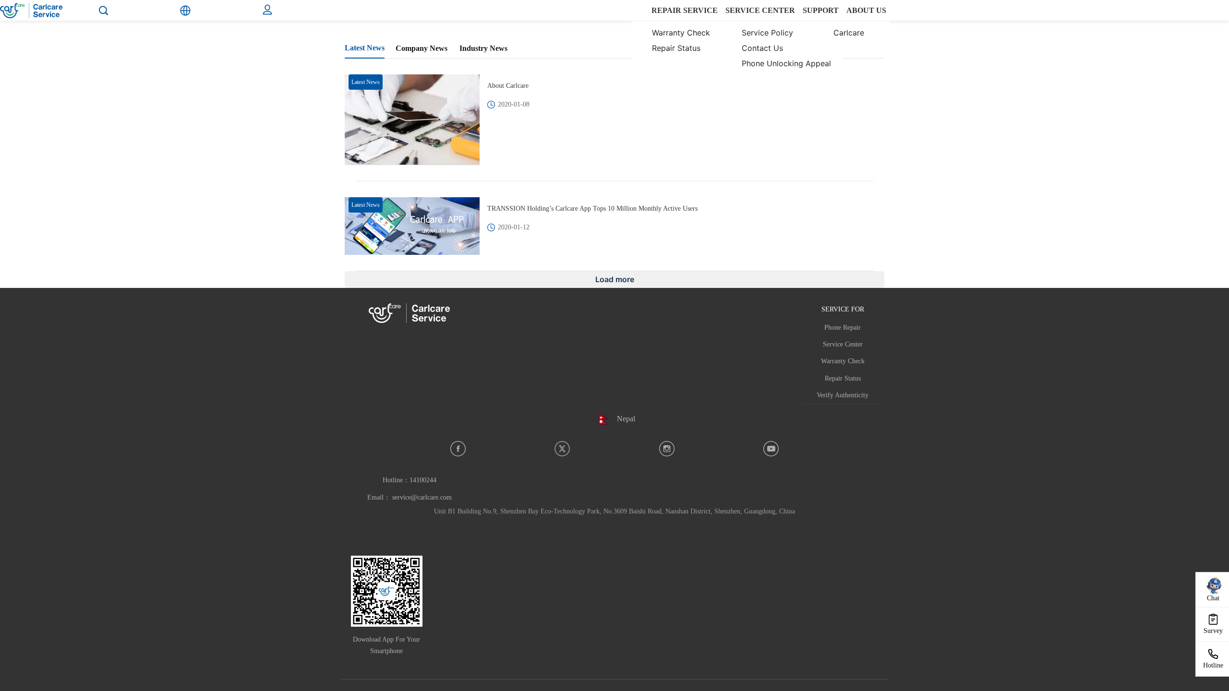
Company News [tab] (421, 48)
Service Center (843, 344)
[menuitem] (675, 40)
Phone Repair (842, 327)
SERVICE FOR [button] (842, 309)
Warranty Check (843, 361)
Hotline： (409, 480)
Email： (409, 497)
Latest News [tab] (365, 48)
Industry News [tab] (483, 48)
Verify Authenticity (842, 395)
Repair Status (843, 378)
